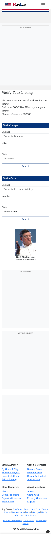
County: (6, 196)
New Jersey (30, 515)
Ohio (28, 512)
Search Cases (34, 469)
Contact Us (33, 494)
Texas (26, 509)
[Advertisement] (25, 55)
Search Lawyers (11, 472)
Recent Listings (10, 476)
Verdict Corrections (12, 520)
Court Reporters (10, 494)
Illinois (7, 512)
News (5, 491)
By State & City (10, 469)
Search (25, 166)
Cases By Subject (36, 476)
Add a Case (33, 479)
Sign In (31, 501)
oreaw (19, 4)
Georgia (36, 512)
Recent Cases (34, 472)
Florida (45, 509)
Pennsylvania (18, 512)
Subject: (6, 131)
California (18, 509)
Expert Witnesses (11, 498)
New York (35, 509)
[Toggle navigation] (43, 4)
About (30, 491)
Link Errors (29, 520)
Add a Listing (9, 479)
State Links (8, 501)
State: (5, 154)
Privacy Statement (37, 498)
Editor (25, 523)
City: (4, 143)
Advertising (41, 520)
